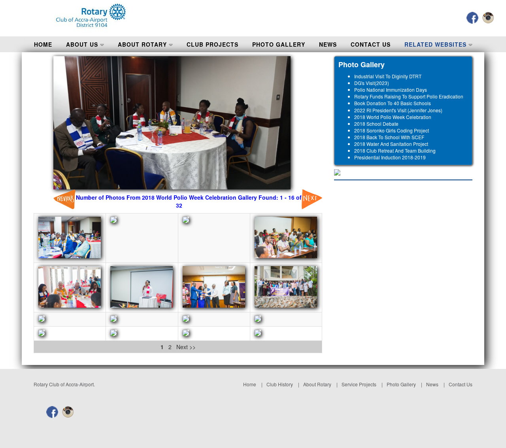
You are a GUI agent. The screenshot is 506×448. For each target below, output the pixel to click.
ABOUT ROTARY (143, 44)
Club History (279, 384)
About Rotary (317, 384)
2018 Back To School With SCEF (389, 137)
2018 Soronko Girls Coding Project (391, 130)
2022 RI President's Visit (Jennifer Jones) (398, 110)
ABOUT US (83, 44)
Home (249, 384)
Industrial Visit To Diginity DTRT (387, 76)
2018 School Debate (376, 123)
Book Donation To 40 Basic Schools (392, 103)
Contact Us (460, 384)
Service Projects (359, 384)
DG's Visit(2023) (371, 82)
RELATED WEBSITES (436, 44)
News (432, 384)
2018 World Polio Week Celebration (392, 116)
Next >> (185, 347)
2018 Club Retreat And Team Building (395, 150)
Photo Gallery (401, 384)
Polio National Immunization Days (390, 89)
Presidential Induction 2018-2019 (390, 157)
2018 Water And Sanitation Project (391, 143)
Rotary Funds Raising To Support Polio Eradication (408, 96)
